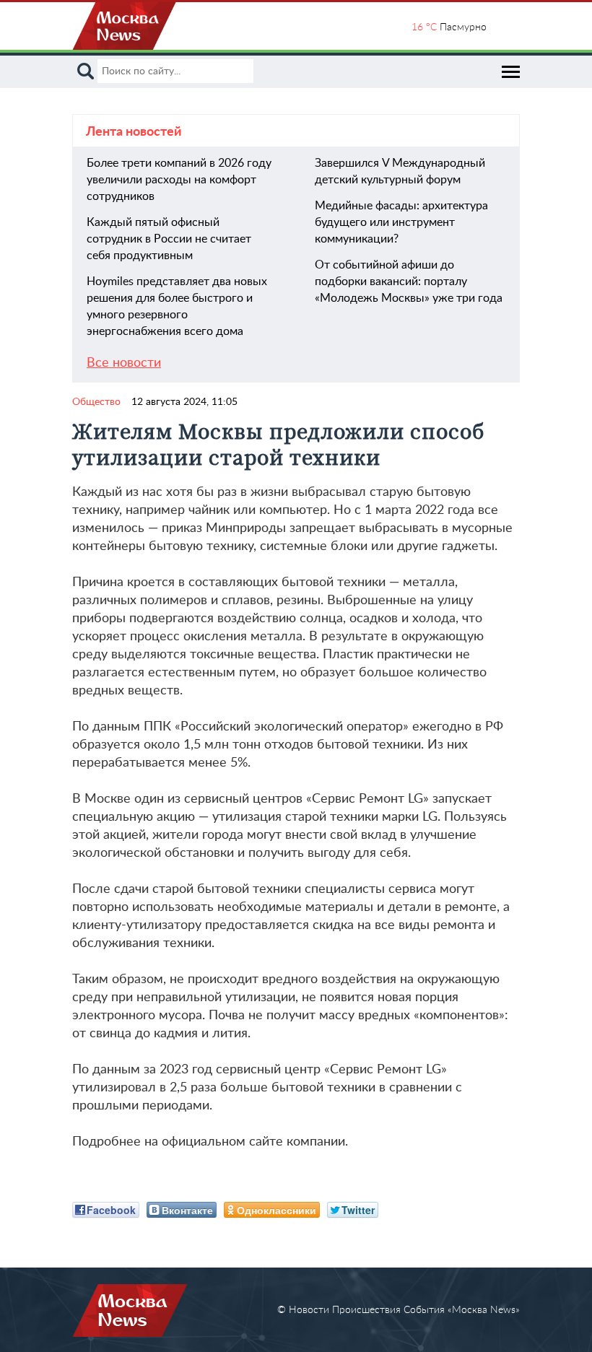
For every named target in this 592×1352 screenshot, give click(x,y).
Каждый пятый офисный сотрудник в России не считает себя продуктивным (169, 239)
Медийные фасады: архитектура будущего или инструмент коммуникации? (401, 222)
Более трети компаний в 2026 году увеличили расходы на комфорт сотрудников (179, 179)
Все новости (124, 363)
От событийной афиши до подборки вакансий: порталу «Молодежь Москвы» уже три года (408, 281)
